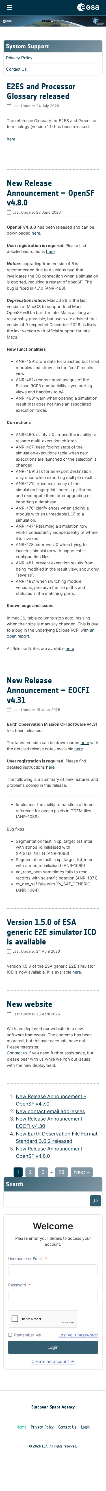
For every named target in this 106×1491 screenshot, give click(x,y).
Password (19, 1284)
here (11, 138)
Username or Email (27, 1258)
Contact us (17, 1052)
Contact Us (16, 69)
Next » (81, 1172)
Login (53, 1347)
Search (14, 1184)
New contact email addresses (50, 1111)
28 (61, 1172)
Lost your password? (78, 1334)
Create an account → (53, 1361)
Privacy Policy (19, 57)
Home (21, 1427)
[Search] (95, 1200)
